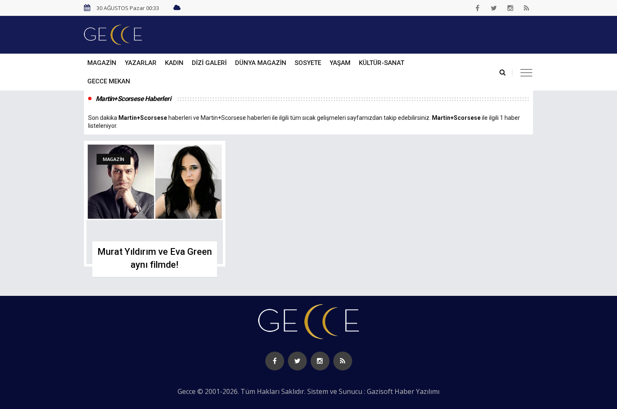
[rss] (526, 8)
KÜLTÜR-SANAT (381, 63)
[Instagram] (510, 8)
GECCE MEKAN (108, 81)
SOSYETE (308, 63)
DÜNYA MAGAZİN (260, 63)
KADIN (174, 63)
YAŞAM (339, 63)
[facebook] (477, 8)
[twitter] (494, 8)
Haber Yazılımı (417, 391)
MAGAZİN (101, 63)
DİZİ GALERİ (209, 63)
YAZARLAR (141, 63)
